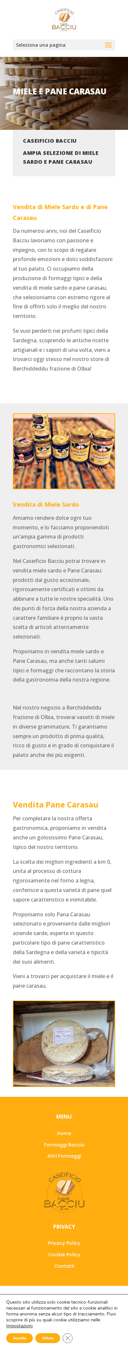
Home (64, 1133)
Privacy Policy (64, 1243)
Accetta (19, 1338)
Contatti (64, 1266)
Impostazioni (19, 1326)
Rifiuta (47, 1338)
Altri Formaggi (64, 1156)
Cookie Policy (64, 1254)
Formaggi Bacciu (64, 1145)
